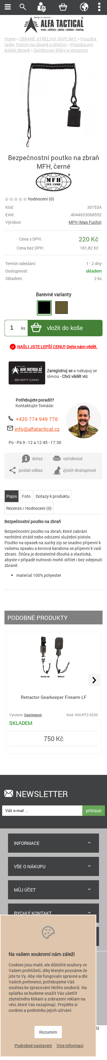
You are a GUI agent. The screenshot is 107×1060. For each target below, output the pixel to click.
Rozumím (48, 1032)
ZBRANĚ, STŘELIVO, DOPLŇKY (48, 39)
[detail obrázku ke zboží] (53, 105)
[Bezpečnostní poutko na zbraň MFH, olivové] (61, 307)
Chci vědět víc (75, 376)
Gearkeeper (33, 715)
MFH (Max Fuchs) (85, 222)
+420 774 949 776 (37, 419)
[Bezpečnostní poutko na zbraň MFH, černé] (44, 307)
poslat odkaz (31, 470)
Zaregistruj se (60, 370)
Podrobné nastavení (33, 1045)
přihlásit (94, 810)
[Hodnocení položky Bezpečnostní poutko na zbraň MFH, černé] (15, 199)
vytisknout (73, 458)
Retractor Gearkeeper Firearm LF (53, 697)
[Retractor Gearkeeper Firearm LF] (53, 681)
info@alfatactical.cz (37, 428)
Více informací (70, 1045)
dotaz (37, 458)
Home (9, 39)
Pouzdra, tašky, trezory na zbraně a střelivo (50, 41)
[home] (53, 32)
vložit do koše (65, 328)
